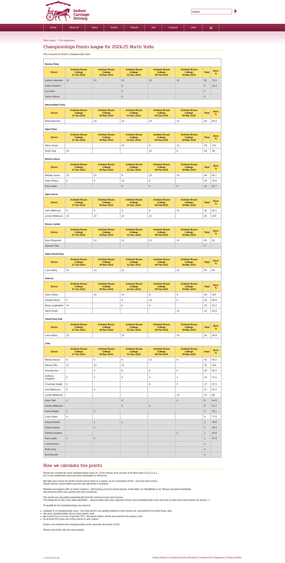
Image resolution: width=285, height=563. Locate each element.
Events (114, 27)
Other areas (49, 40)
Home (53, 27)
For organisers (67, 40)
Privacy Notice (234, 557)
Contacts (173, 27)
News (95, 27)
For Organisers (217, 557)
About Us (74, 27)
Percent (58, 516)
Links (193, 27)
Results (134, 27)
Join (153, 27)
